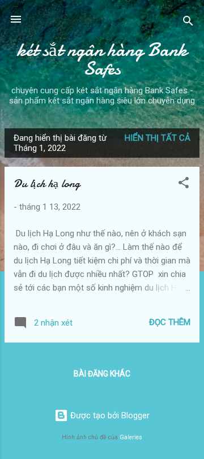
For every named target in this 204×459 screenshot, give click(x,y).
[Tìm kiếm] (188, 23)
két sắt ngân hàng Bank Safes (102, 59)
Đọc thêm (169, 322)
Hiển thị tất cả (157, 138)
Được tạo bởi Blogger (109, 415)
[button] (183, 184)
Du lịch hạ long (47, 183)
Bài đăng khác (102, 373)
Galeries (131, 437)
